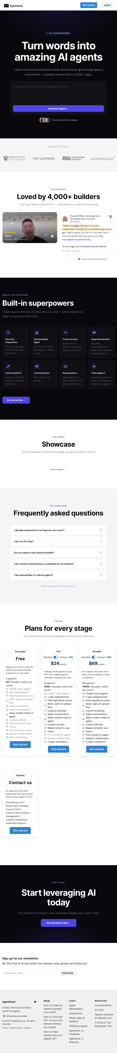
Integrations (75, 1013)
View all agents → (58, 469)
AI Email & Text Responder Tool (103, 1024)
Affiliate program (78, 1026)
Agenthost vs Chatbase (76, 1032)
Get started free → (16, 400)
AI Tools (99, 1009)
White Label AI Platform (77, 1019)
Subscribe (67, 973)
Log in (107, 5)
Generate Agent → (58, 108)
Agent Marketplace (76, 1007)
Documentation (103, 1005)
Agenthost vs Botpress (76, 1040)
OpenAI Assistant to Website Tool (104, 1016)
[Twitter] (35, 1002)
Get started (89, 5)
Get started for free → (59, 922)
